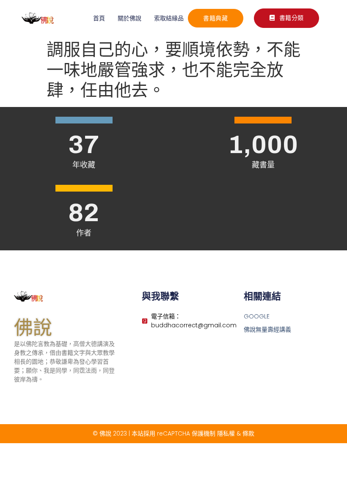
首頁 (99, 18)
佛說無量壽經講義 (267, 329)
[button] (286, 18)
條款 (248, 433)
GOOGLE (257, 316)
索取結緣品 (169, 18)
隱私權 (226, 433)
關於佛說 (129, 18)
